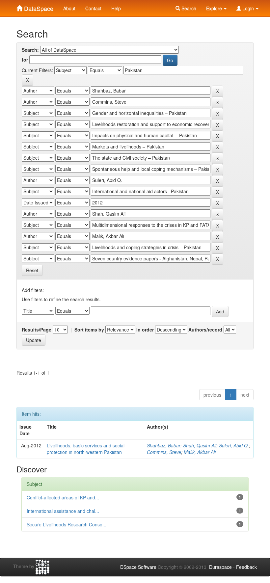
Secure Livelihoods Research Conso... (66, 524)
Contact (93, 8)
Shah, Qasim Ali (199, 445)
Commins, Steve (164, 452)
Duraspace (220, 567)
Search (188, 8)
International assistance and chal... (63, 511)
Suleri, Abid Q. (234, 445)
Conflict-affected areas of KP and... (63, 497)
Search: (30, 49)
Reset (32, 270)
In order (145, 329)
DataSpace (37, 7)
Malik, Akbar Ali (200, 452)
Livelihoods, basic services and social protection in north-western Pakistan (85, 448)
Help (116, 8)
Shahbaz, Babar (163, 445)
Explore (214, 8)
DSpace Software (138, 567)
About (69, 8)
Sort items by (89, 329)
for (25, 59)
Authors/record (205, 329)
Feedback (246, 567)
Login (248, 8)
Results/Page (36, 329)
